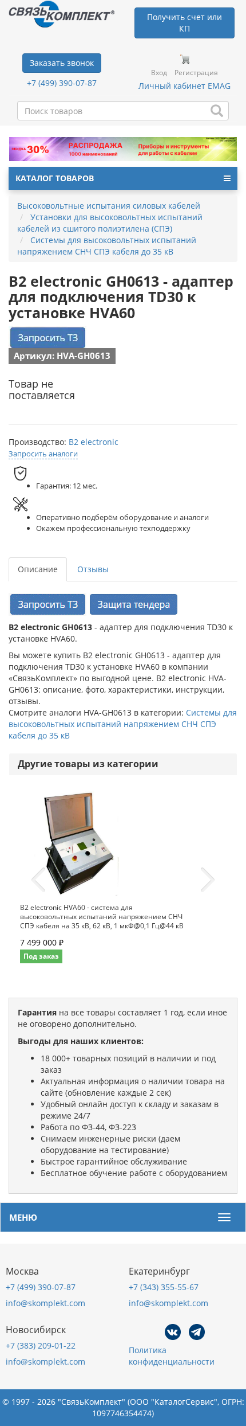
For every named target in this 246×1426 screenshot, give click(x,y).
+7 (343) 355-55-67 (164, 1287)
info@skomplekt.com (45, 1303)
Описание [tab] (38, 569)
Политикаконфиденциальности (172, 1356)
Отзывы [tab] (93, 569)
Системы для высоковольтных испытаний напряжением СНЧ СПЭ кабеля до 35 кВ (123, 724)
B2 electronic (93, 441)
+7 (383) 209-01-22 (41, 1345)
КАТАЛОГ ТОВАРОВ (54, 178)
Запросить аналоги (43, 453)
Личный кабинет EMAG (184, 85)
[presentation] (38, 880)
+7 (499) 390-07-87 (62, 82)
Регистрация (196, 72)
